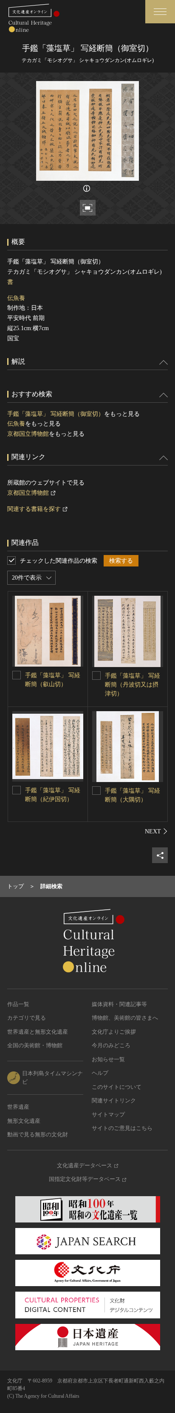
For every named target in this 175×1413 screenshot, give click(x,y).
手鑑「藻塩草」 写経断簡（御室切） (55, 414)
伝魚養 (16, 298)
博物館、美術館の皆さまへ (125, 1018)
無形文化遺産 (23, 1121)
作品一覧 (18, 1004)
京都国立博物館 (28, 434)
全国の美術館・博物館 (34, 1045)
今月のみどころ (111, 1045)
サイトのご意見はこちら (122, 1128)
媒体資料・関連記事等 (119, 1004)
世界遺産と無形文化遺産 (37, 1032)
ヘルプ (100, 1073)
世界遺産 (18, 1107)
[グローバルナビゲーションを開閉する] (160, 11)
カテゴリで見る (26, 1018)
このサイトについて (116, 1087)
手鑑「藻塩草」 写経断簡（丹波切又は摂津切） (132, 685)
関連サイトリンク (114, 1100)
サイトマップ (108, 1114)
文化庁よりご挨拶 (114, 1032)
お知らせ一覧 (108, 1059)
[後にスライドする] (156, 831)
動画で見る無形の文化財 (37, 1134)
